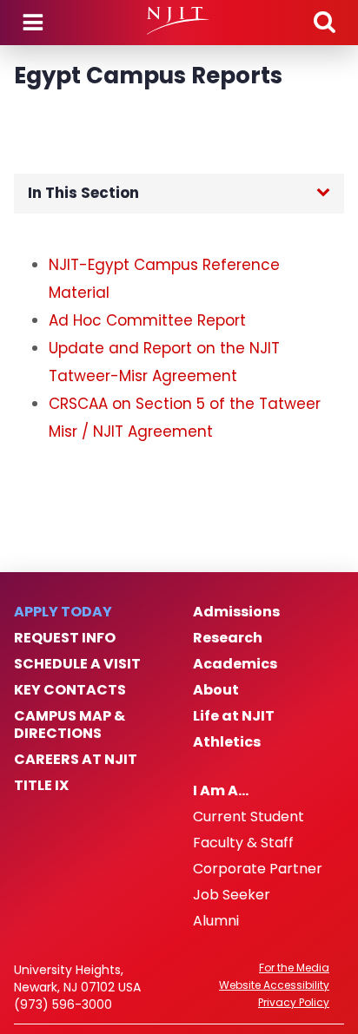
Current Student (248, 817)
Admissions (236, 612)
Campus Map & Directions (69, 725)
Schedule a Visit (77, 664)
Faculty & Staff (243, 843)
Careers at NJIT (75, 759)
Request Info (65, 638)
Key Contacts (70, 690)
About (216, 690)
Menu (33, 22)
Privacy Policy (293, 1003)
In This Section (83, 192)
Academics (235, 664)
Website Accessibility (274, 985)
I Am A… (221, 791)
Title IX (41, 785)
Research (227, 638)
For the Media (294, 968)
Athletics (227, 742)
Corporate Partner (257, 869)
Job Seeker (231, 895)
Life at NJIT (234, 716)
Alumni (216, 921)
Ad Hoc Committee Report (147, 320)
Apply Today (63, 612)
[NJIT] (178, 21)
